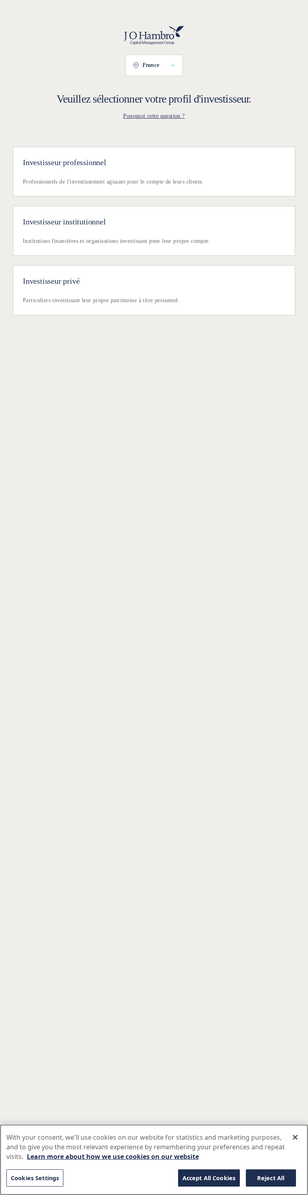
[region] (154, 1159)
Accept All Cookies (209, 1178)
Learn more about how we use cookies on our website (113, 1156)
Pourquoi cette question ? (154, 116)
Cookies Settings (35, 1178)
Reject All (270, 1178)
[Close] (295, 1137)
